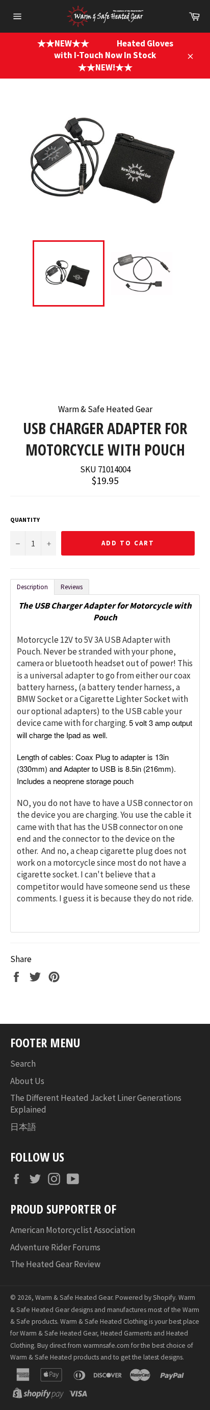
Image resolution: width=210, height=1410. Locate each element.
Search (23, 1063)
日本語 (23, 1126)
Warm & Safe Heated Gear (73, 1297)
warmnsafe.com (106, 1345)
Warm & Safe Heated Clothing (103, 1321)
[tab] (32, 587)
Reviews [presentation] (72, 587)
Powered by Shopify (145, 1297)
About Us (27, 1081)
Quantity (25, 519)
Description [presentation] (32, 587)
